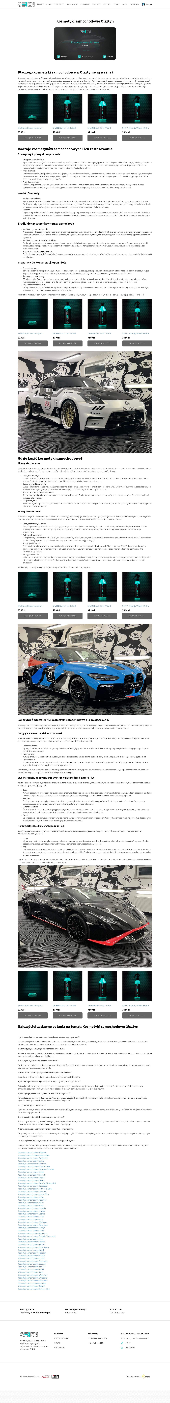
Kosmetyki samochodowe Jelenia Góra (33, 1194)
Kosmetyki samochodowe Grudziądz (32, 1186)
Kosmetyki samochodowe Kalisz (31, 1197)
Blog (125, 4)
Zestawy (84, 4)
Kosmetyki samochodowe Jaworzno (32, 1191)
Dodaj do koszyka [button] (33, 138)
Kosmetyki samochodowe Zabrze (31, 1286)
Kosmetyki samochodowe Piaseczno (32, 1233)
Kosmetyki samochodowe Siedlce (31, 1255)
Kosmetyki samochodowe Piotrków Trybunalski (36, 1236)
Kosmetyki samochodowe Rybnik (31, 1250)
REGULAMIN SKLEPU (95, 1343)
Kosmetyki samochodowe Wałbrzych (32, 1275)
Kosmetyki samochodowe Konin (31, 1205)
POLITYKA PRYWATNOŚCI (97, 1338)
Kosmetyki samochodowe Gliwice (31, 1180)
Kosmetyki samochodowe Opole (31, 1230)
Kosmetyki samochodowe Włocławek (32, 1280)
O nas (116, 4)
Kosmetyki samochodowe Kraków (31, 1211)
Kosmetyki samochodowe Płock (30, 1239)
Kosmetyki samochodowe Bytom (31, 1161)
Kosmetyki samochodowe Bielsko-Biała (33, 1155)
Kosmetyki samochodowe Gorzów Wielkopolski (37, 1183)
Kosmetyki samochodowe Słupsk (31, 1258)
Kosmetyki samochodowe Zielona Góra (34, 1289)
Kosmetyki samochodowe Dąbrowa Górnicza (36, 1169)
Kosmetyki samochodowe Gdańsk (31, 1175)
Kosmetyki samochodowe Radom (31, 1244)
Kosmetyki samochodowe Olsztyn (31, 1228)
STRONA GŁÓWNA (61, 1338)
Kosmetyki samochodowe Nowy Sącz (33, 1225)
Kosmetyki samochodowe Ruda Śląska (33, 1247)
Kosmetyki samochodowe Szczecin (32, 1264)
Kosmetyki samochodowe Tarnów (31, 1267)
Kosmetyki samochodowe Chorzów (32, 1163)
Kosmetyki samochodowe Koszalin (32, 1208)
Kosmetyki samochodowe (50, 4)
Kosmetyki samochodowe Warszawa (32, 1278)
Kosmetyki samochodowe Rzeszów (32, 1253)
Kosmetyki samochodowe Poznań (31, 1241)
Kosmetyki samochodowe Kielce (31, 1203)
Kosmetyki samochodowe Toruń (31, 1269)
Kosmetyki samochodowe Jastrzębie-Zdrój (35, 1189)
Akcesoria (72, 4)
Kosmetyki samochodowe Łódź (30, 1219)
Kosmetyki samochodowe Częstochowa (34, 1166)
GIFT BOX (96, 4)
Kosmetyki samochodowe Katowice (32, 1200)
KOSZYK (57, 1343)
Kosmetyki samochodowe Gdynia (31, 1177)
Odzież (106, 4)
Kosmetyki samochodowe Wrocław (32, 1283)
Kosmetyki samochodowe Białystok (32, 1152)
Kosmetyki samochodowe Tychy (30, 1272)
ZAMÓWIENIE (59, 1347)
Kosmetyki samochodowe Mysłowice (32, 1222)
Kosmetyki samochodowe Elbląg (31, 1172)
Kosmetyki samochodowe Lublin (31, 1216)
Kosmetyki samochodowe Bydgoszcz (33, 1158)
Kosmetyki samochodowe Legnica (31, 1214)
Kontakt (135, 4)
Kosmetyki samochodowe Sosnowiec (33, 1261)
